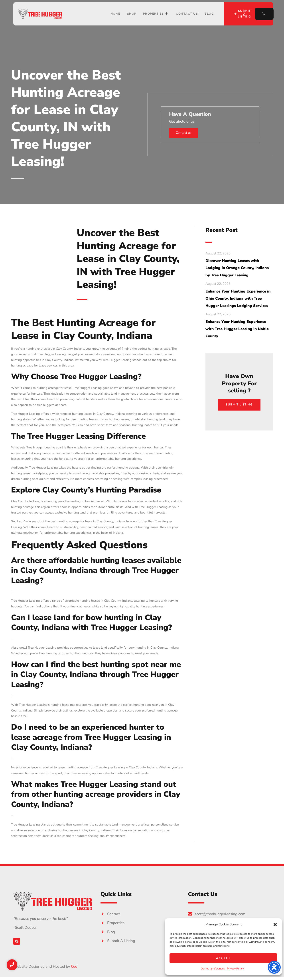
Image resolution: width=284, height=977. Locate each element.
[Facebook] (16, 941)
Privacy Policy (235, 968)
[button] (275, 924)
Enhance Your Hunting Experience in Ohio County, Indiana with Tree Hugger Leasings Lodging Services (237, 298)
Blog (209, 14)
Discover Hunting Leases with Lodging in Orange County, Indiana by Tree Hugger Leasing (237, 268)
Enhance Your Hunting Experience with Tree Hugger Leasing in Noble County (237, 329)
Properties (153, 14)
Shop (131, 14)
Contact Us (187, 14)
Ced (74, 966)
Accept (223, 958)
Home (115, 14)
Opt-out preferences (213, 968)
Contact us (183, 132)
